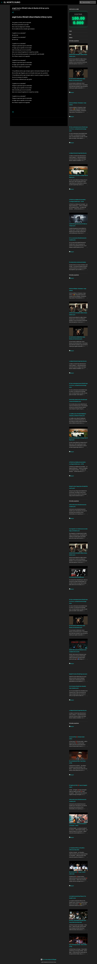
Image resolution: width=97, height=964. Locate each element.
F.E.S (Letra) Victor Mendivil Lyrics (76, 577)
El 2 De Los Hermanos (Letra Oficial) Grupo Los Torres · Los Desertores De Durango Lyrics (78, 129)
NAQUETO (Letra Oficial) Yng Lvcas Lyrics (78, 674)
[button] (13, 12)
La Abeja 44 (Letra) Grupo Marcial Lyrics (78, 153)
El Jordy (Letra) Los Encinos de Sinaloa (77, 262)
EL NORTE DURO (12, 2)
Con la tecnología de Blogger (49, 959)
